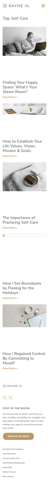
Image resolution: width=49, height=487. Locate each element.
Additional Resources (13, 463)
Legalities (7, 467)
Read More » (10, 97)
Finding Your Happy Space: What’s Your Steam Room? (20, 87)
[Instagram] (5, 397)
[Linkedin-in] (10, 397)
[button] (43, 6)
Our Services (9, 454)
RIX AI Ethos (8, 476)
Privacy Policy (9, 472)
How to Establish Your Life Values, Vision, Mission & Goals (22, 146)
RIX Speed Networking (13, 449)
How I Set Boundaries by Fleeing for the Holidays (22, 288)
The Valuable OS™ (11, 458)
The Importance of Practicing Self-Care (20, 220)
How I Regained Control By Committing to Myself (24, 358)
